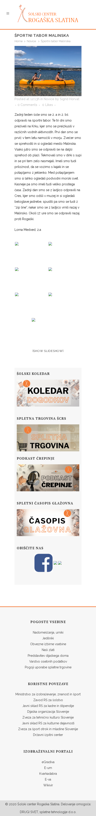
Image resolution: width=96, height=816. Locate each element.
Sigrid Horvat (69, 99)
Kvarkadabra (48, 773)
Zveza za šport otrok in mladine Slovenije (48, 729)
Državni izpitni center (48, 735)
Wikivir (48, 785)
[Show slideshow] (48, 351)
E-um (48, 768)
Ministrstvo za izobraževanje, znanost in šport (48, 694)
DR (22, 812)
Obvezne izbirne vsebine (48, 644)
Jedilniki (48, 638)
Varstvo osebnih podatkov (48, 661)
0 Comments (27, 105)
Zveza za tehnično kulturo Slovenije (48, 717)
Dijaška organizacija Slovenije (48, 711)
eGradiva (48, 762)
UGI (26, 812)
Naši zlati (48, 650)
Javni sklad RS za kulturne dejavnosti (48, 723)
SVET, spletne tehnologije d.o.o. (52, 812)
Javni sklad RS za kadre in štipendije (48, 706)
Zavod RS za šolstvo (48, 700)
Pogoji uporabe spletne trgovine (48, 667)
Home (19, 41)
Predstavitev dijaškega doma (48, 655)
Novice (31, 41)
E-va (48, 779)
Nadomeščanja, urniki (48, 632)
